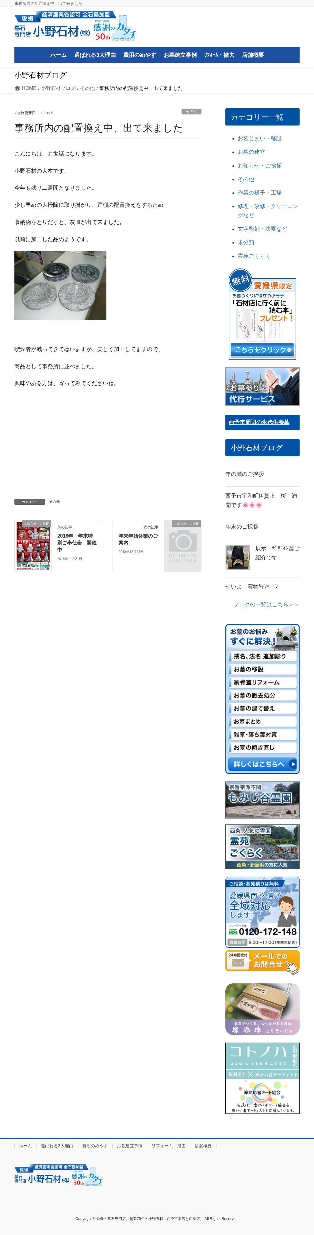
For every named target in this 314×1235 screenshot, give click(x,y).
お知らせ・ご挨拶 (260, 166)
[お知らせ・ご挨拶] (33, 545)
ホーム (25, 1145)
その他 (191, 111)
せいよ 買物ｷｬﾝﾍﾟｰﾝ (251, 587)
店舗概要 (203, 1145)
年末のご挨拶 (241, 526)
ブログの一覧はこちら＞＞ (266, 604)
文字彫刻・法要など (262, 229)
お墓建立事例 (130, 1145)
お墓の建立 (251, 152)
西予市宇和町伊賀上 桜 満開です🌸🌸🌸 (261, 500)
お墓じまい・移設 (260, 138)
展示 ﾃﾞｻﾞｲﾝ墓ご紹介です (277, 553)
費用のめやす (95, 1145)
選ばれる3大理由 (57, 1145)
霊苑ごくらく (254, 256)
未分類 (246, 242)
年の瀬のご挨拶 (244, 474)
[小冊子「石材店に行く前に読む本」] (262, 314)
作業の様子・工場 (260, 193)
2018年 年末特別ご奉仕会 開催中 (77, 542)
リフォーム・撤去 (168, 1145)
